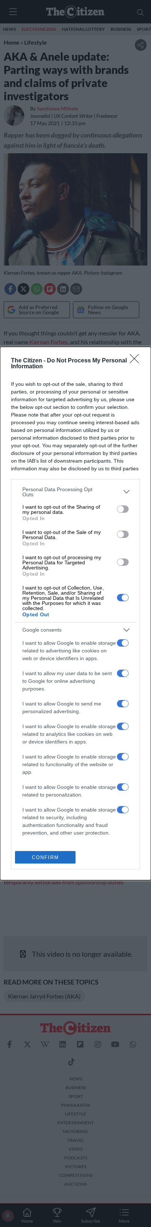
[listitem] (75, 492)
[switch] (123, 509)
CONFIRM (45, 857)
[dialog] (75, 614)
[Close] (137, 361)
